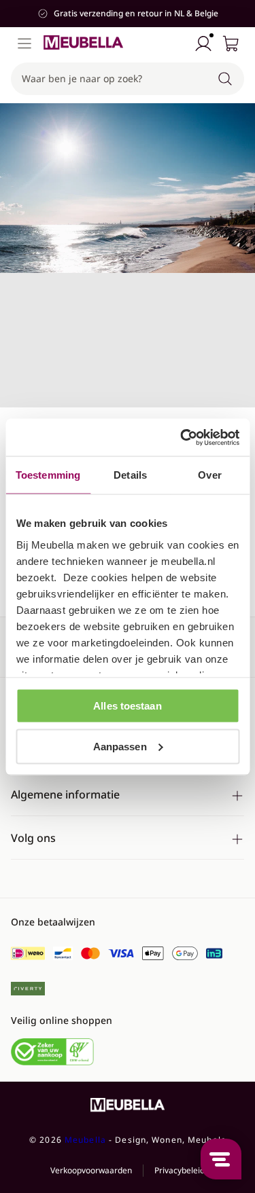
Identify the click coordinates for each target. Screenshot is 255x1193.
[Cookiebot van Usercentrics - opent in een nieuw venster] (181, 437)
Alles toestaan (127, 706)
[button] (127, 78)
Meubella (85, 1139)
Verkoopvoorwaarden (91, 1170)
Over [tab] (209, 475)
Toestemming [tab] (48, 475)
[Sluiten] (237, 121)
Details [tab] (130, 475)
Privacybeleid (179, 1170)
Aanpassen (120, 746)
